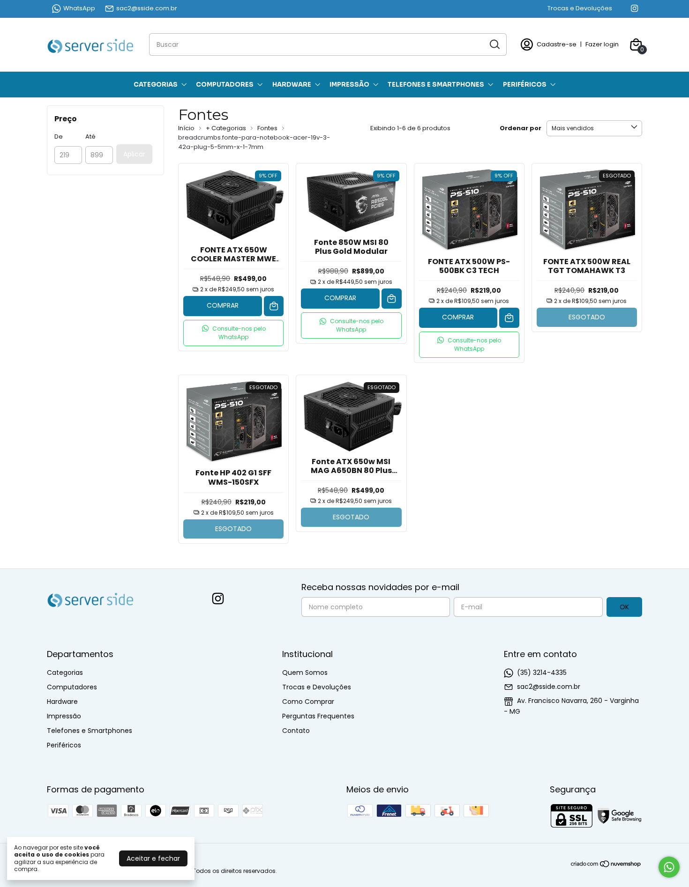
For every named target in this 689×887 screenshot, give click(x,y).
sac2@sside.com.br (146, 8)
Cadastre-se (557, 44)
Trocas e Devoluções (579, 8)
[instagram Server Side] (634, 8)
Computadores (225, 85)
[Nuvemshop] (606, 865)
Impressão (349, 85)
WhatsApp (79, 8)
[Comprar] (274, 306)
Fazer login (602, 44)
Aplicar (134, 154)
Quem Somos (305, 672)
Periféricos (525, 85)
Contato (296, 730)
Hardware (291, 85)
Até (90, 136)
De (58, 136)
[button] (233, 333)
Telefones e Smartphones (436, 85)
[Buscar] (494, 44)
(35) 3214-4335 (542, 672)
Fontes (268, 128)
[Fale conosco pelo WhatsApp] (669, 867)
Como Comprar (308, 701)
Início (186, 128)
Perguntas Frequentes (318, 716)
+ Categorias (226, 128)
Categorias (156, 85)
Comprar (223, 305)
